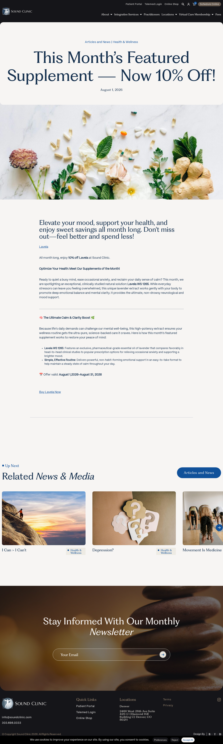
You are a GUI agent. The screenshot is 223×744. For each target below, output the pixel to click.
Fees (218, 14)
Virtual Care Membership (194, 14)
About (105, 14)
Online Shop (172, 4)
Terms (167, 699)
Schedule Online (209, 4)
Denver (124, 706)
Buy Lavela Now (50, 392)
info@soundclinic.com (17, 717)
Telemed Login (153, 4)
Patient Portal (134, 4)
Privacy (168, 705)
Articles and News (97, 42)
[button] (219, 527)
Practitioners (152, 14)
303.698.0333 (11, 723)
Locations (168, 14)
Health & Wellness (125, 42)
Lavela (43, 247)
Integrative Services (126, 14)
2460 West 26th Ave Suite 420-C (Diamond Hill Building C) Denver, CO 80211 (137, 715)
